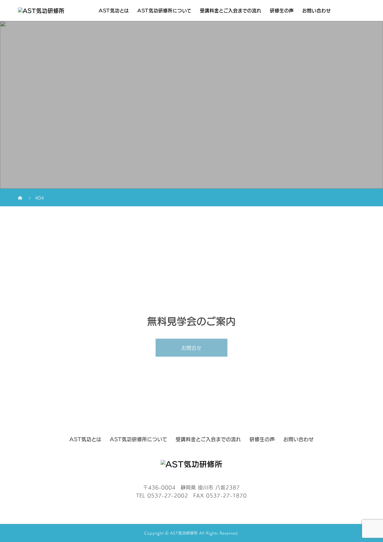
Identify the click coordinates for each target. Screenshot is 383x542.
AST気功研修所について (164, 10)
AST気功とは (114, 10)
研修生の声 (282, 10)
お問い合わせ (316, 10)
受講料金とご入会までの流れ (231, 10)
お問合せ (191, 348)
